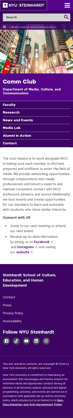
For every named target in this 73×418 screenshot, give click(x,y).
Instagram (25, 247)
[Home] (5, 27)
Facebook (41, 242)
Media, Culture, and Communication (33, 27)
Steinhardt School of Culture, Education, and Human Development (29, 280)
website (22, 252)
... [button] (8, 27)
